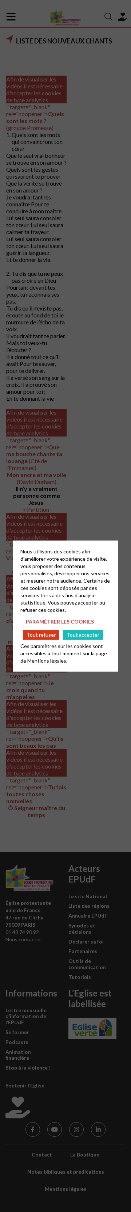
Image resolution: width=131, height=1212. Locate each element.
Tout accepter (83, 635)
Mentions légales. (47, 660)
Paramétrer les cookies (60, 621)
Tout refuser (41, 635)
